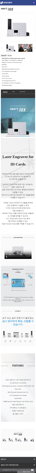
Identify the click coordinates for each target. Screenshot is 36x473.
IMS (32, 469)
